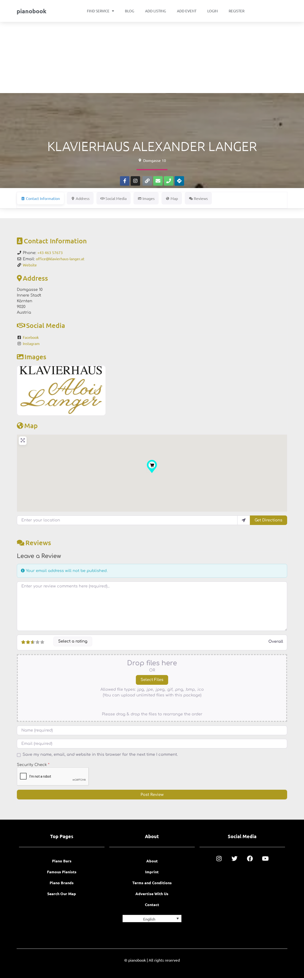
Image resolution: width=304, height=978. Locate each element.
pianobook (31, 11)
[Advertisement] (152, 57)
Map (31, 425)
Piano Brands (62, 882)
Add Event (186, 11)
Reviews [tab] (201, 198)
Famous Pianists (61, 871)
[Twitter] (235, 858)
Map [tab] (174, 198)
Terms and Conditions (152, 882)
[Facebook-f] (124, 181)
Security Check (33, 765)
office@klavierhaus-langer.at (60, 258)
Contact (152, 904)
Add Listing (155, 11)
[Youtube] (265, 858)
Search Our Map (61, 893)
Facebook (31, 337)
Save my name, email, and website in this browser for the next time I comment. (100, 754)
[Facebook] (250, 858)
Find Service (98, 11)
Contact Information (55, 241)
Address (35, 278)
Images (35, 357)
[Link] (147, 181)
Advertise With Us (151, 893)
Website (30, 264)
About (152, 860)
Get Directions (268, 520)
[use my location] (243, 520)
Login (212, 11)
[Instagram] (135, 181)
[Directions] (179, 181)
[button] (151, 466)
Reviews (38, 543)
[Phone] (168, 181)
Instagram (31, 343)
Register (236, 11)
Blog (129, 11)
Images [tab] (148, 198)
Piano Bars (61, 860)
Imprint (152, 871)
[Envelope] (158, 181)
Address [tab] (83, 198)
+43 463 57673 (50, 252)
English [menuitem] (149, 919)
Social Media (45, 325)
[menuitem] (152, 918)
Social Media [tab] (116, 198)
